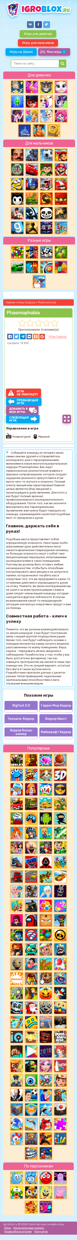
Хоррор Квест (56, 719)
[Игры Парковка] (31, 876)
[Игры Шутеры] (31, 155)
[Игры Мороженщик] (31, 847)
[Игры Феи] (60, 1051)
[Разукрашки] (16, 1022)
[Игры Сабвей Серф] (61, 155)
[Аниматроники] (16, 1007)
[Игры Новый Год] (31, 1007)
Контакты (41, 1231)
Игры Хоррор (58, 336)
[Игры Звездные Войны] (60, 833)
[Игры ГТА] (60, 1036)
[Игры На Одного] (31, 964)
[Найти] (62, 64)
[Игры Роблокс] (16, 760)
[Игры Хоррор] (46, 227)
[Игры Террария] (60, 920)
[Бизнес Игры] (60, 847)
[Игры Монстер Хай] (17, 116)
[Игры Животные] (45, 774)
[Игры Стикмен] (31, 213)
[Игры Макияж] (45, 1066)
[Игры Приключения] (60, 1095)
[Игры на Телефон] (31, 935)
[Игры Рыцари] (31, 833)
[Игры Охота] (17, 169)
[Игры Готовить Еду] (39, 130)
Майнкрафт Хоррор (56, 732)
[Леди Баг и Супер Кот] (31, 101)
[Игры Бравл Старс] (60, 935)
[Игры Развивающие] (45, 833)
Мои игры (56, 52)
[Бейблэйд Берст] (60, 978)
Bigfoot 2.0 (21, 705)
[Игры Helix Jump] (60, 1109)
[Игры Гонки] (61, 184)
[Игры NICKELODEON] (16, 978)
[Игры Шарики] (60, 964)
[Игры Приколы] (45, 1080)
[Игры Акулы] (45, 1109)
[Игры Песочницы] (31, 1109)
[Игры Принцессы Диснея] (24, 130)
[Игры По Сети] (31, 1138)
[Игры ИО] (16, 1036)
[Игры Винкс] (16, 833)
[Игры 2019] (45, 1051)
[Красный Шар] (45, 1178)
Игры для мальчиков (38, 43)
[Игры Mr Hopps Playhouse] (60, 891)
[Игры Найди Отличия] (31, 1080)
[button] (10, 336)
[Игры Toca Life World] (16, 905)
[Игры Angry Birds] (45, 1124)
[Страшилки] (45, 1007)
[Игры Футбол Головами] (31, 1095)
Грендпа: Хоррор (21, 719)
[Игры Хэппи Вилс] (45, 1022)
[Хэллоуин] (45, 993)
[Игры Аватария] (16, 891)
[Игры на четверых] (46, 252)
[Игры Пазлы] (60, 1124)
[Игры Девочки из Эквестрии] (61, 116)
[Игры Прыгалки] (31, 1124)
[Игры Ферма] (16, 1138)
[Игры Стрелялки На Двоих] (31, 905)
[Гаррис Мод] (17, 227)
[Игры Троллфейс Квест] (31, 1153)
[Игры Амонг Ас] (31, 920)
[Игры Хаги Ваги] (45, 1153)
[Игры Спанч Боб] (45, 1192)
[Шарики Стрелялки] (45, 935)
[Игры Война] (60, 804)
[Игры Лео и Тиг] (31, 1192)
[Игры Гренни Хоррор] (60, 1022)
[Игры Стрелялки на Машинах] (16, 804)
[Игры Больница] (60, 1080)
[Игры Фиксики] (31, 1178)
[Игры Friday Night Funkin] (16, 920)
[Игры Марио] (61, 169)
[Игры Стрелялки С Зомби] (45, 847)
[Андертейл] (46, 213)
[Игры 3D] (60, 774)
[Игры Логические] (17, 87)
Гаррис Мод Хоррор (56, 705)
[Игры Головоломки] (17, 252)
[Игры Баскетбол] (60, 760)
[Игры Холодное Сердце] (46, 116)
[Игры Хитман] (16, 1095)
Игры (7, 1228)
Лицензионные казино (28, 1228)
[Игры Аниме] (31, 789)
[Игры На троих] (31, 252)
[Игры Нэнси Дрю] (16, 949)
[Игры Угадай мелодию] (31, 87)
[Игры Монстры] (16, 774)
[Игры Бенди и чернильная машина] (17, 198)
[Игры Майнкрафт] (16, 1051)
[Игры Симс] (17, 101)
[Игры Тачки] (31, 169)
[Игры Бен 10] (46, 169)
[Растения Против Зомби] (16, 993)
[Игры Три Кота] (31, 1207)
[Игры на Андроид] (45, 818)
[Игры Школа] (45, 804)
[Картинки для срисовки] (46, 101)
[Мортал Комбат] (46, 198)
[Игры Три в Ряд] (45, 760)
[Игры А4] (45, 891)
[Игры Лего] (31, 978)
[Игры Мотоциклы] (61, 227)
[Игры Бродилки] (16, 1066)
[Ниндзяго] (61, 198)
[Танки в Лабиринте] (17, 267)
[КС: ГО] (61, 213)
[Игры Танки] (31, 198)
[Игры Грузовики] (16, 876)
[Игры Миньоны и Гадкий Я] (17, 184)
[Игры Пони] (61, 101)
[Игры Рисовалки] (60, 1138)
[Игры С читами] (31, 1036)
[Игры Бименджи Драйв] (16, 862)
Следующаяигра (19, 419)
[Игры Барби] (45, 949)
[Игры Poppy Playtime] (31, 862)
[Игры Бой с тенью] (31, 227)
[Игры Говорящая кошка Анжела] (61, 87)
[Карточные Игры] (45, 789)
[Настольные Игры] (16, 818)
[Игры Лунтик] (60, 1178)
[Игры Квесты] (16, 1109)
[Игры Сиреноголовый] (31, 891)
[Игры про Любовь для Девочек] (45, 1095)
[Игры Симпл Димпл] (45, 905)
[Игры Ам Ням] (16, 1192)
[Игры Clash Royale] (60, 949)
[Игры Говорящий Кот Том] (46, 87)
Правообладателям (18, 1231)
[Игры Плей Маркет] (31, 1051)
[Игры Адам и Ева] (53, 130)
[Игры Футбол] (46, 155)
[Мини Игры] (31, 818)
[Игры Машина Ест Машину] (31, 804)
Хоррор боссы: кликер (21, 732)
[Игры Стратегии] (31, 760)
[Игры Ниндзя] (60, 818)
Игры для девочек (38, 34)
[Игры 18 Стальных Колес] (46, 184)
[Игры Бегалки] (16, 1124)
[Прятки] (31, 993)
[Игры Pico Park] (60, 862)
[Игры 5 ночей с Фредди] (45, 1036)
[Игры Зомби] (31, 949)
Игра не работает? (27, 393)
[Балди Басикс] (16, 964)
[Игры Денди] (31, 774)
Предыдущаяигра (27, 401)
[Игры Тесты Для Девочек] (16, 847)
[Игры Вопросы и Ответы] (61, 267)
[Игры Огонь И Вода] (31, 267)
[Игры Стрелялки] (45, 1138)
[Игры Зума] (16, 935)
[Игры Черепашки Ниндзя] (31, 1066)
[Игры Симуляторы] (45, 964)
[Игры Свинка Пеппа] (60, 1192)
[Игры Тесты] (60, 1066)
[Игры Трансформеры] (31, 184)
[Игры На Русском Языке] (39, 281)
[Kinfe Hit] (60, 993)
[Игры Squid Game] (45, 862)
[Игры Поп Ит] (60, 905)
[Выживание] (61, 252)
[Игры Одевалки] (31, 116)
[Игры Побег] (16, 789)
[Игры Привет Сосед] (17, 155)
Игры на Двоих (21, 52)
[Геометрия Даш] (31, 1022)
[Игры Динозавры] (45, 876)
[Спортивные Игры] (46, 267)
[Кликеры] (45, 978)
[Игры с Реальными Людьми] (45, 920)
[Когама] (60, 1007)
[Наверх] (68, 1231)
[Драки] (17, 213)
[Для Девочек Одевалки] (45, 1207)
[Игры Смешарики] (16, 1178)
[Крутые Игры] (60, 789)
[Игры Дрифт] (60, 876)
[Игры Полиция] (16, 1080)
